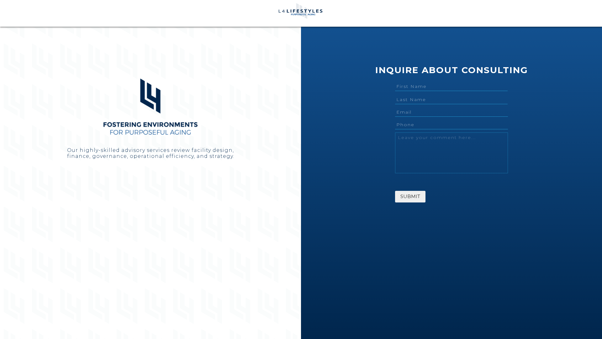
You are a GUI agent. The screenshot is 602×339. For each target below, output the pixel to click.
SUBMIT (410, 196)
